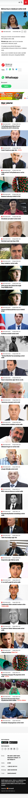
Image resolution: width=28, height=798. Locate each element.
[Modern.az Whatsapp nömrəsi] (14, 749)
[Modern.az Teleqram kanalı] (8, 749)
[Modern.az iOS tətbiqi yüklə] (13, 742)
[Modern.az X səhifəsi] (17, 749)
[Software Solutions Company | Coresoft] (10, 788)
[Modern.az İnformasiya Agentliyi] (7, 735)
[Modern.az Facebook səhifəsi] (2, 749)
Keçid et (6, 86)
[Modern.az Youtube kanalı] (11, 749)
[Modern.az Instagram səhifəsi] (5, 749)
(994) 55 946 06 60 (12, 770)
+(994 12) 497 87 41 (12, 766)
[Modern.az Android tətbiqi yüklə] (4, 742)
